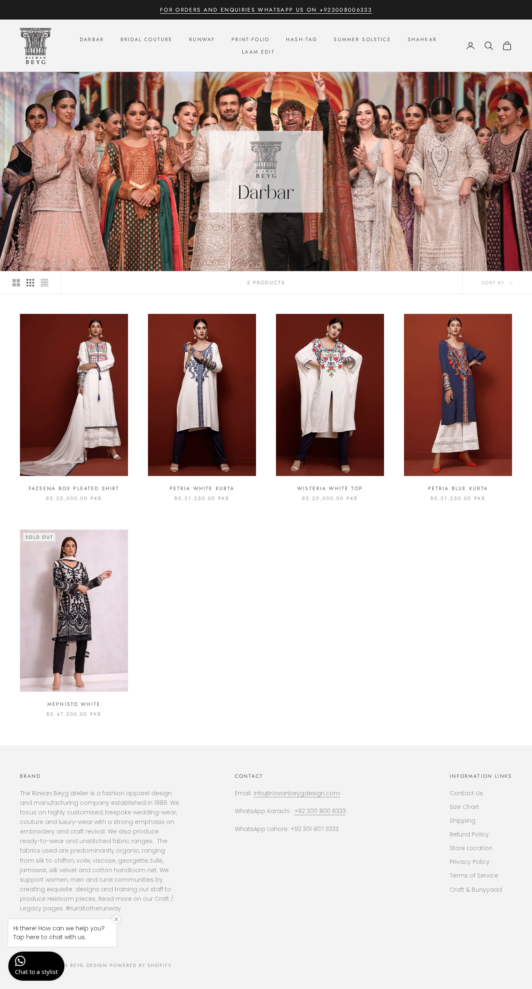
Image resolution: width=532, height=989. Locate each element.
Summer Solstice (362, 39)
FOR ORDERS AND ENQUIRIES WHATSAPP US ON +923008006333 (266, 10)
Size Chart (464, 807)
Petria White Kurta (202, 488)
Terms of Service (474, 875)
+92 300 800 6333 (320, 811)
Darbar (92, 39)
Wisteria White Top (330, 488)
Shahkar (422, 39)
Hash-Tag (301, 39)
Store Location (471, 848)
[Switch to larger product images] (16, 282)
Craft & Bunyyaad (476, 889)
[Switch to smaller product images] (30, 282)
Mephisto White (74, 704)
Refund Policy (469, 834)
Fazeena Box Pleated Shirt (74, 488)
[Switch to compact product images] (44, 282)
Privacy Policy (470, 862)
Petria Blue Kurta (458, 488)
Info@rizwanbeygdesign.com (297, 793)
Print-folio (250, 39)
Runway (202, 39)
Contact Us (466, 793)
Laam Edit (258, 52)
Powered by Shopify (141, 965)
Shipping (462, 820)
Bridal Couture (146, 39)
